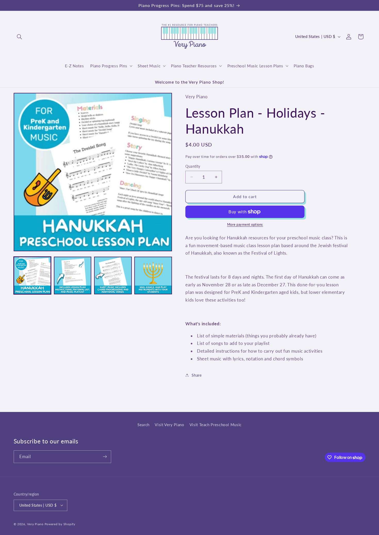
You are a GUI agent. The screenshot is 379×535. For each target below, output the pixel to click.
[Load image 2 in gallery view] (73, 275)
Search (143, 424)
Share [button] (197, 374)
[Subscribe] (105, 456)
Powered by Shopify (60, 523)
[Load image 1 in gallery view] (32, 275)
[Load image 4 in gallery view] (153, 275)
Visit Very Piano (169, 424)
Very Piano (35, 523)
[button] (20, 37)
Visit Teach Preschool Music (216, 424)
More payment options (245, 224)
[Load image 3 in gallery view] (113, 275)
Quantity (192, 166)
